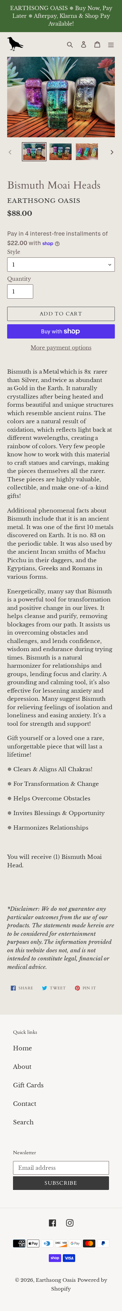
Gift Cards (28, 1085)
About (22, 1066)
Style (13, 252)
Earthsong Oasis (56, 1280)
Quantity (19, 279)
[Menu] (111, 44)
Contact (24, 1103)
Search (23, 1122)
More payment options (61, 347)
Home (22, 1048)
